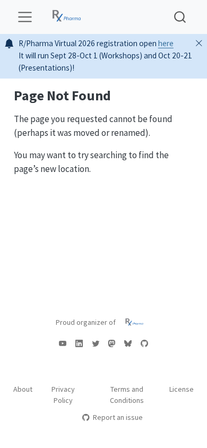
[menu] (25, 17)
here (166, 43)
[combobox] (180, 16)
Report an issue (117, 417)
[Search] (180, 16)
